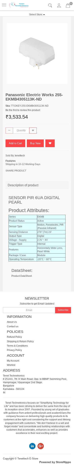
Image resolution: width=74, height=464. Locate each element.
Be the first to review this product (23, 110)
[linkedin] (32, 446)
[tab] (50, 6)
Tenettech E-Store (27, 458)
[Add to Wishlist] (50, 143)
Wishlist (11, 365)
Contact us (12, 326)
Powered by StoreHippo (55, 462)
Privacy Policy (14, 350)
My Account (13, 360)
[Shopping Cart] (68, 6)
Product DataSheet (21, 276)
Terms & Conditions (17, 345)
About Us (12, 322)
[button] (37, 14)
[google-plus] (40, 446)
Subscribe (63, 310)
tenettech (20, 155)
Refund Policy (14, 337)
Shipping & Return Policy (20, 341)
